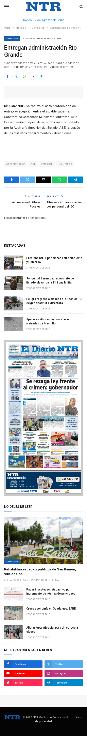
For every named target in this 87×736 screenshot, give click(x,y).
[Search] (81, 6)
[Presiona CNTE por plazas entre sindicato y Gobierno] (13, 263)
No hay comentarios (29, 67)
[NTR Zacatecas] (43, 6)
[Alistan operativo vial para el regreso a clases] (13, 632)
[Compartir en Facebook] (7, 76)
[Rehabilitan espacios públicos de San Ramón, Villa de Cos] (43, 540)
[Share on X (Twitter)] (16, 76)
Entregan (47, 163)
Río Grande (65, 163)
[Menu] (6, 6)
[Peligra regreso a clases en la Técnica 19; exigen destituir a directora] (13, 303)
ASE (33, 163)
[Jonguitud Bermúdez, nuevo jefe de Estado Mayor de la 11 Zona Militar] (13, 283)
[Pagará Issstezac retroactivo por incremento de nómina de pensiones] (13, 594)
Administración (15, 163)
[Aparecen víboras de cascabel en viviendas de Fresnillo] (13, 324)
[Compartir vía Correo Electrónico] (32, 76)
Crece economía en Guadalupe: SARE (51, 608)
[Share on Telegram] (41, 76)
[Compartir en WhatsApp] (24, 76)
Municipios (12, 38)
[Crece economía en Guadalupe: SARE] (13, 613)
